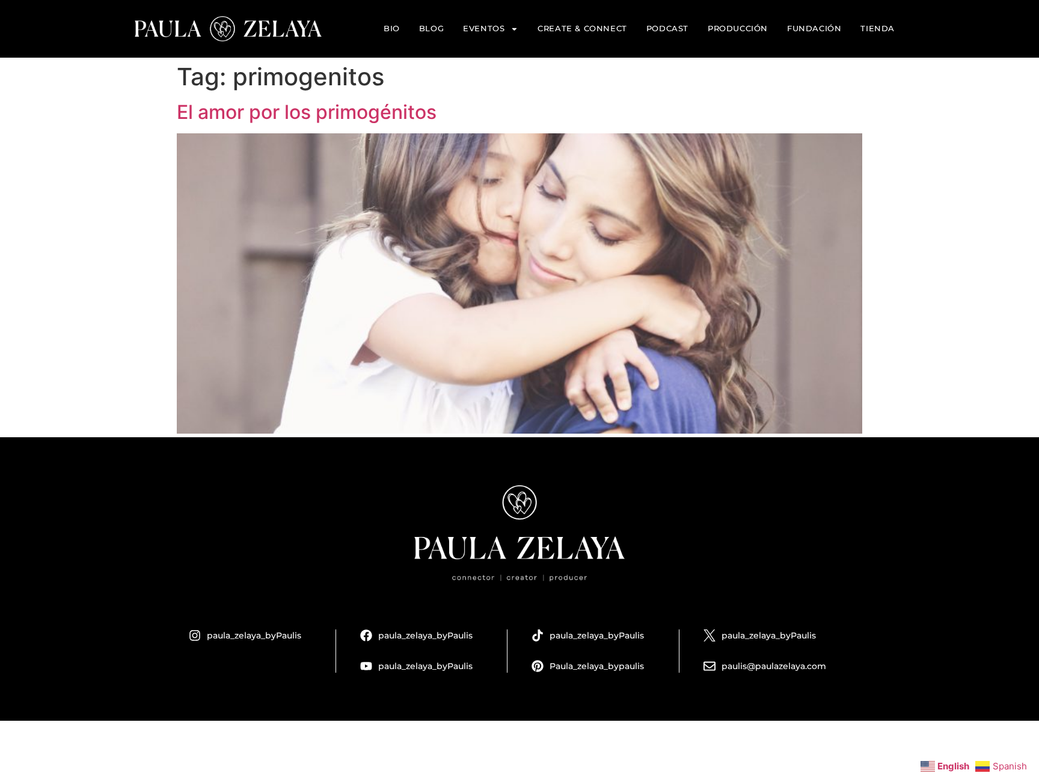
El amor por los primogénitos (307, 112)
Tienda (877, 28)
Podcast (667, 28)
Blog (431, 28)
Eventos (483, 28)
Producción (738, 28)
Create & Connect (582, 28)
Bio (392, 28)
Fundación (814, 28)
